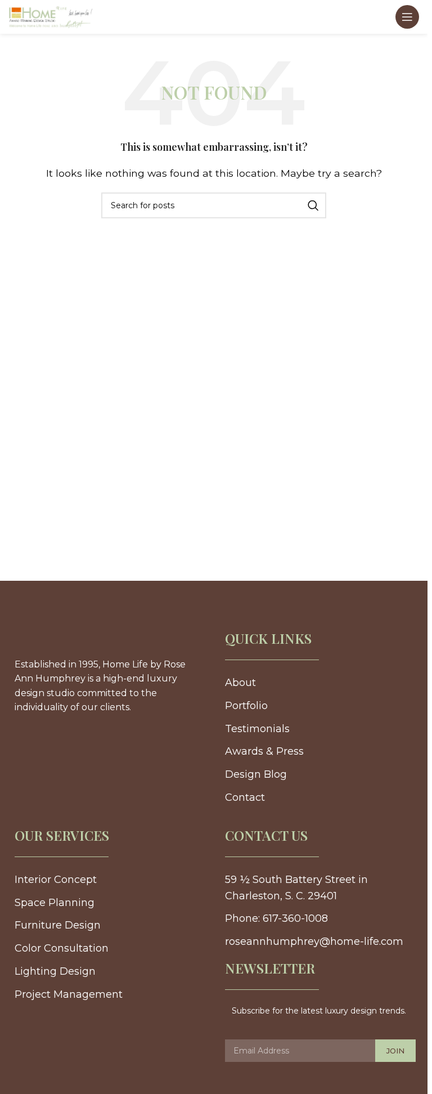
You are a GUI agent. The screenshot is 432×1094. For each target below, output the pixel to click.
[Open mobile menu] (407, 17)
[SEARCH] (313, 205)
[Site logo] (50, 16)
